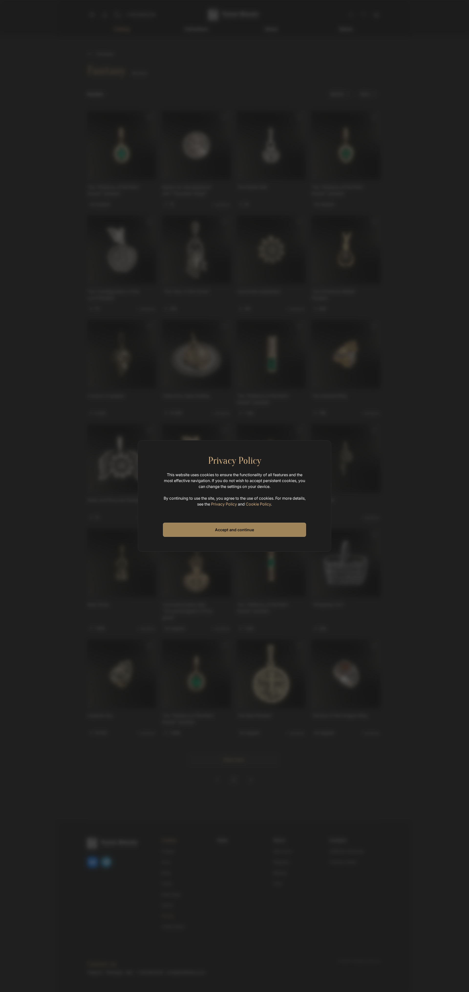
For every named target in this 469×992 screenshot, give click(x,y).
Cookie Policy (258, 504)
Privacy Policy (224, 504)
